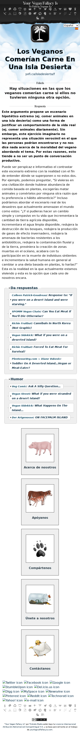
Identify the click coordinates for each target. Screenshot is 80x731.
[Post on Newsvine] (58, 691)
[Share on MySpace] (32, 691)
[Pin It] (14, 696)
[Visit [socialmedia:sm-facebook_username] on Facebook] (36, 682)
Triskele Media (36, 724)
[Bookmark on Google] (60, 682)
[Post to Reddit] (37, 696)
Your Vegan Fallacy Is (40, 4)
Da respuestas (24, 288)
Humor (18, 379)
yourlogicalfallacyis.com (41, 730)
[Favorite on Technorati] (61, 696)
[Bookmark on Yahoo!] (13, 700)
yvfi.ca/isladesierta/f (40, 74)
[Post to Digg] (11, 691)
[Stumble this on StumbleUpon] (18, 687)
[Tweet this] (13, 682)
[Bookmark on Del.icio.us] (46, 687)
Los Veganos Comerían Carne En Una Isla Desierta (40, 59)
